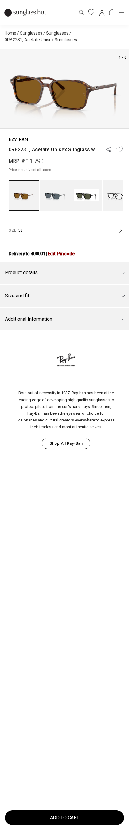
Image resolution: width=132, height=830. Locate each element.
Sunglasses (31, 33)
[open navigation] (121, 12)
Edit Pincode (61, 253)
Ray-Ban (18, 140)
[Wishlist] (119, 149)
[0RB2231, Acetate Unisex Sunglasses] (24, 195)
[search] (81, 12)
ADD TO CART (64, 818)
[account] (101, 12)
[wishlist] (91, 12)
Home (10, 33)
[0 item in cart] (111, 12)
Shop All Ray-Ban (66, 443)
